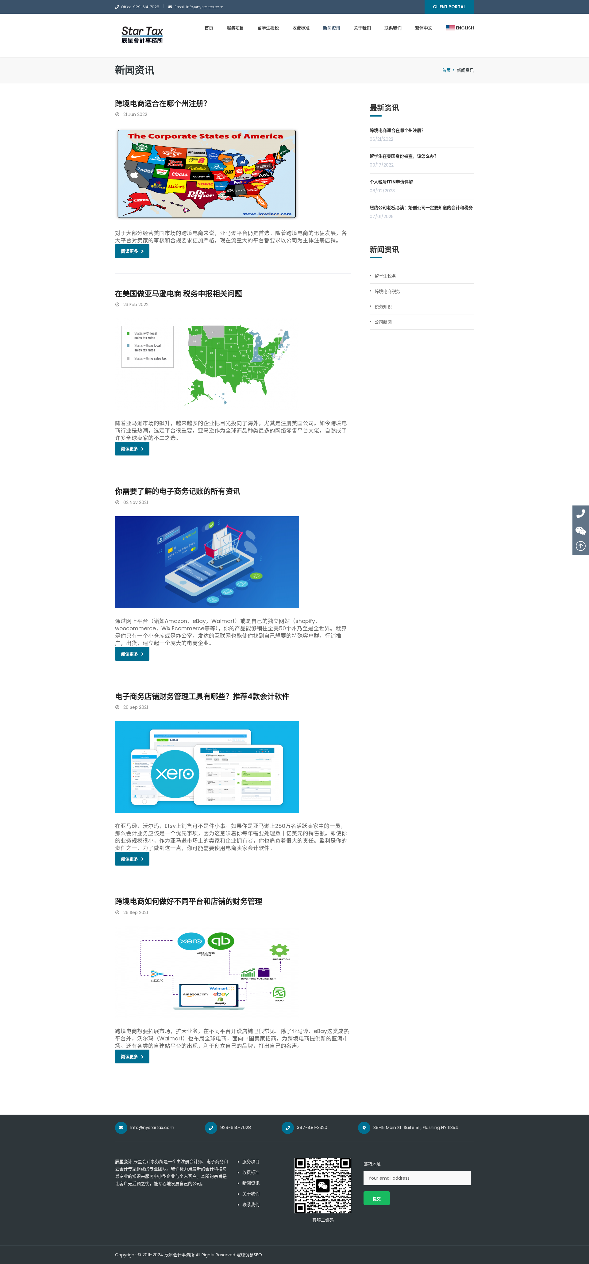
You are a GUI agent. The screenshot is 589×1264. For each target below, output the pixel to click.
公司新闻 (383, 322)
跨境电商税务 (387, 291)
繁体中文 (423, 28)
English (464, 28)
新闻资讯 (331, 28)
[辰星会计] (142, 35)
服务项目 (235, 28)
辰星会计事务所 (179, 1255)
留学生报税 (268, 28)
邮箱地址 (372, 1164)
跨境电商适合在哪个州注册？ (163, 103)
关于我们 (362, 28)
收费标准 (301, 28)
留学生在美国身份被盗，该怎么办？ (404, 156)
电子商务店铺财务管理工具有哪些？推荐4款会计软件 (202, 696)
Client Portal (449, 7)
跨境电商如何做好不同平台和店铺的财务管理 (188, 901)
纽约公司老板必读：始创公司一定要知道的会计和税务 (421, 208)
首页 (209, 28)
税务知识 (383, 307)
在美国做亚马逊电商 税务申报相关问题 (178, 294)
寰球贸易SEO (249, 1255)
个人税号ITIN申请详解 (391, 182)
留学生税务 (385, 276)
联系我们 (393, 28)
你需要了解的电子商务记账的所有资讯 (177, 491)
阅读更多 (129, 251)
